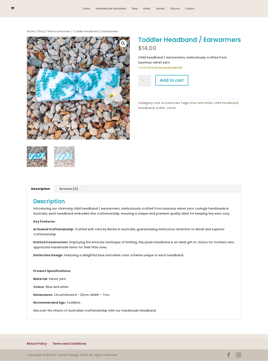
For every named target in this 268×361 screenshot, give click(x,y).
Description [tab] (40, 189)
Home (86, 8)
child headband (226, 103)
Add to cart (172, 80)
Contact (190, 8)
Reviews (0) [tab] (68, 189)
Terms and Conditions (69, 344)
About (146, 8)
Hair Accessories (59, 31)
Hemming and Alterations (111, 8)
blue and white (201, 103)
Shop (134, 8)
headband (146, 108)
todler (160, 108)
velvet (171, 108)
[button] (123, 43)
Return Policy (37, 344)
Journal (160, 8)
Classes (175, 8)
